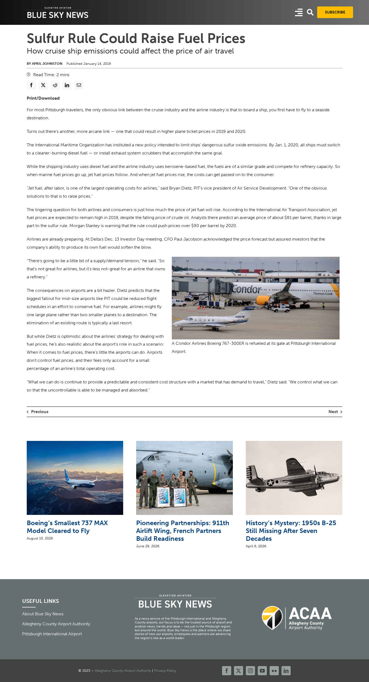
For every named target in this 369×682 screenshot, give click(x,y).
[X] (43, 85)
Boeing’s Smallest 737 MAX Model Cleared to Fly (67, 527)
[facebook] (226, 670)
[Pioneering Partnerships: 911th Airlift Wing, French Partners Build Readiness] (184, 443)
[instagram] (250, 670)
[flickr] (274, 670)
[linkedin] (286, 670)
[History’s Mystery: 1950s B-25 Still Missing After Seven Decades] (294, 443)
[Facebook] (31, 85)
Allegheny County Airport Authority (123, 671)
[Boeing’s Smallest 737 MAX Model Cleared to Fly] (75, 443)
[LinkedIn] (67, 85)
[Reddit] (55, 85)
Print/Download (43, 98)
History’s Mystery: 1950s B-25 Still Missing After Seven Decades (291, 530)
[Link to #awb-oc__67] (310, 12)
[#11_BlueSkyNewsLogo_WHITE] (58, 7)
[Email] (79, 85)
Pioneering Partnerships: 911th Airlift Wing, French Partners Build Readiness (182, 530)
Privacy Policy (165, 671)
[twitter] (238, 670)
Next (333, 411)
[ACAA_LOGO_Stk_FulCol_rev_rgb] (297, 602)
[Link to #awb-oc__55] (299, 12)
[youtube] (262, 670)
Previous (39, 411)
